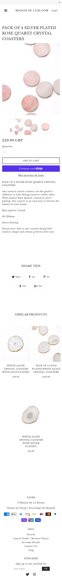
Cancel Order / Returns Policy (31, 538)
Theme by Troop (17, 508)
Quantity (6, 146)
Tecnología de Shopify (42, 508)
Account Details (31, 542)
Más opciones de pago (31, 175)
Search (31, 534)
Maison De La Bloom (31, 10)
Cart (54, 10)
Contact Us (31, 546)
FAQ (31, 550)
